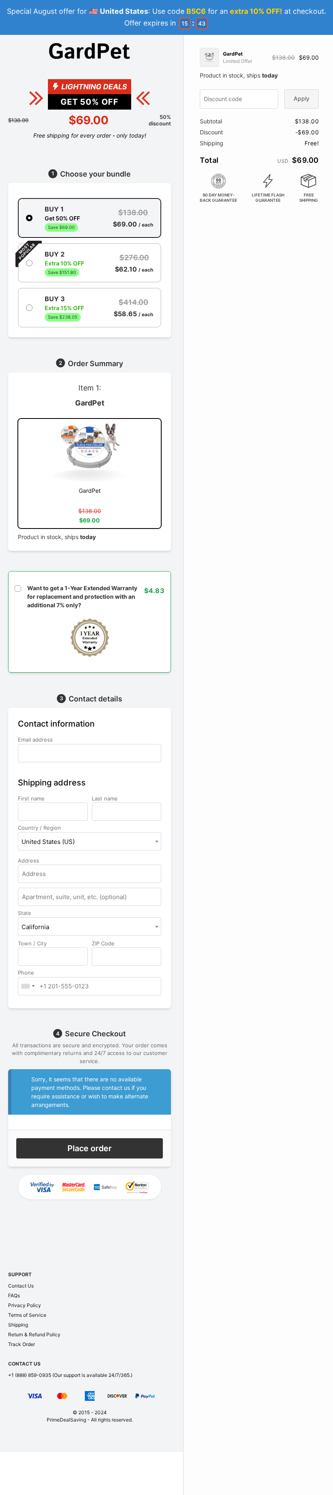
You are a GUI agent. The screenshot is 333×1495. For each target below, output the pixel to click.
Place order (89, 1148)
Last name (105, 798)
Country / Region (40, 827)
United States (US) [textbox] (48, 842)
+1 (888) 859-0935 (29, 1375)
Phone (27, 972)
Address (29, 860)
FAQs (14, 1295)
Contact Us (21, 1286)
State (25, 913)
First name (32, 798)
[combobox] (89, 841)
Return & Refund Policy (34, 1334)
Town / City (33, 943)
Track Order (21, 1344)
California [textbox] (35, 927)
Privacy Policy (24, 1305)
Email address (36, 739)
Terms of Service (27, 1315)
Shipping (18, 1325)
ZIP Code (104, 943)
